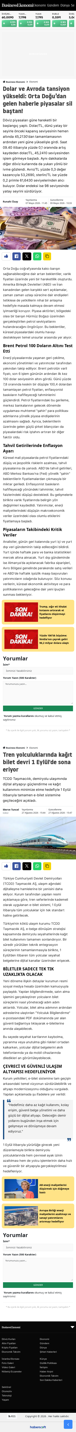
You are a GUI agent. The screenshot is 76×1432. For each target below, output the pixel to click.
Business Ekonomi (15, 81)
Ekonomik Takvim (11, 1351)
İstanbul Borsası (10, 1358)
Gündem (44, 1343)
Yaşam (5, 1399)
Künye (43, 1358)
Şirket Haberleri (48, 1351)
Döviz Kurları (8, 1339)
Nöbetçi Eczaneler (12, 1371)
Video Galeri (8, 1367)
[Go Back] (68, 1424)
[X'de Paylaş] (26, 256)
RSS (13, 1416)
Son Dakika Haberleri (51, 1380)
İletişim (44, 1367)
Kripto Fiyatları (9, 1347)
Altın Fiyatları (9, 1343)
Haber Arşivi (46, 1371)
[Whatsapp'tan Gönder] (37, 256)
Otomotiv (7, 1391)
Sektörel (6, 1387)
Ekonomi (33, 81)
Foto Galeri (8, 1363)
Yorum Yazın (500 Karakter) (19, 677)
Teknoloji (6, 1395)
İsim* (6, 664)
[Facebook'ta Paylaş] (16, 256)
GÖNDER (38, 708)
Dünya (43, 1347)
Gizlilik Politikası (48, 1363)
